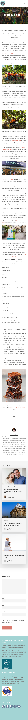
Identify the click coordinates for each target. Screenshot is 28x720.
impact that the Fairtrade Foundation (17, 407)
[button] (27, 3)
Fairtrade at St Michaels (7, 179)
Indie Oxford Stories (7, 486)
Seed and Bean (19, 220)
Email (3, 605)
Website (3, 612)
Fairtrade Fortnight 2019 (7, 53)
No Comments (22, 17)
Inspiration (14, 11)
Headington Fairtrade (16, 140)
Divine (3, 222)
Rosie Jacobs (6, 17)
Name (3, 598)
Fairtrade (9, 35)
